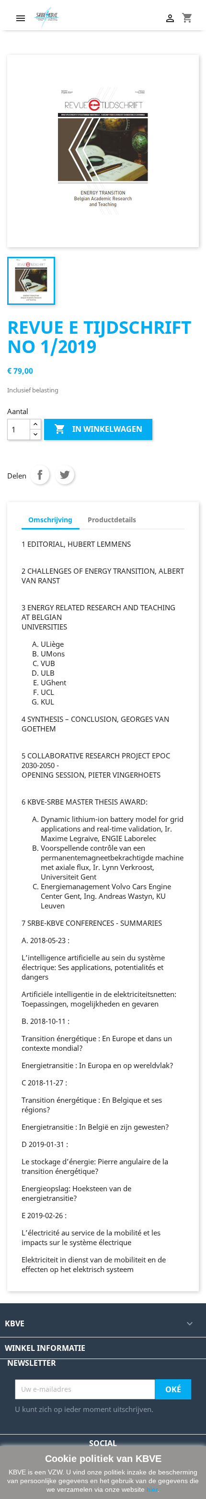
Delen (39, 474)
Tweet (64, 474)
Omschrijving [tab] (50, 519)
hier (152, 1489)
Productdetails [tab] (112, 519)
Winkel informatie (45, 1348)
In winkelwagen (98, 429)
